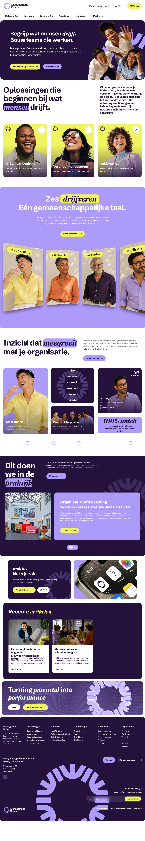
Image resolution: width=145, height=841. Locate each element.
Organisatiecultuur (34, 737)
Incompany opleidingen (107, 734)
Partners (98, 16)
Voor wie (125, 737)
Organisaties (79, 731)
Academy (64, 16)
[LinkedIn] (5, 777)
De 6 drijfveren (57, 737)
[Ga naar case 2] (75, 547)
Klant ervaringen (104, 737)
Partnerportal (95, 5)
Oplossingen (11, 16)
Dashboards (79, 740)
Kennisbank (81, 16)
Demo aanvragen (34, 707)
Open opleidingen (105, 731)
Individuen (78, 737)
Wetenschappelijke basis (60, 734)
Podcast (101, 743)
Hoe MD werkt (56, 731)
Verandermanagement (36, 740)
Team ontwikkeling (34, 731)
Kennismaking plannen (23, 66)
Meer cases (54, 476)
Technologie (46, 16)
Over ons (125, 731)
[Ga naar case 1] (71, 547)
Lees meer (67, 530)
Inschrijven (133, 799)
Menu (132, 6)
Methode (29, 16)
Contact (124, 746)
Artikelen (101, 740)
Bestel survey (52, 66)
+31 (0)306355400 (13, 761)
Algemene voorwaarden (121, 808)
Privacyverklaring (102, 808)
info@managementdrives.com (19, 758)
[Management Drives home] (15, 5)
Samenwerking (33, 743)
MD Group (125, 734)
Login (107, 5)
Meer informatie (71, 233)
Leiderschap (32, 734)
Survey (43, 590)
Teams (76, 734)
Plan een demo (22, 590)
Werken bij (125, 743)
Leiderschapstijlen (58, 740)
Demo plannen (92, 358)
